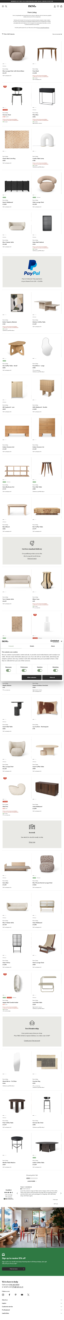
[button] (17, 1193)
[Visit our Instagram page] (3, 1295)
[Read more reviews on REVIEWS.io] (9, 1199)
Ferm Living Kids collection (43, 27)
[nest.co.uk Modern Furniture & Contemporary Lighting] (32, 6)
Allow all (52, 677)
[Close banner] (61, 641)
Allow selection (31, 677)
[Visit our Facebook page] (9, 1295)
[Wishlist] (58, 6)
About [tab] (53, 646)
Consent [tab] (11, 646)
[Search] (6, 6)
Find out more (32, 558)
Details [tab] (32, 646)
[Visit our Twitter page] (28, 1295)
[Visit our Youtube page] (22, 1295)
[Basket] (61, 6)
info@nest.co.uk (17, 1287)
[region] (39, 1193)
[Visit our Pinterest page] (16, 1295)
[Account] (55, 6)
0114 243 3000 (14, 1285)
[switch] (24, 670)
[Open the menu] (3, 6)
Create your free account (32, 1040)
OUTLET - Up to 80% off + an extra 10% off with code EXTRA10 (32, 1)
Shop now (32, 842)
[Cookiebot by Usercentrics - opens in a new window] (51, 641)
